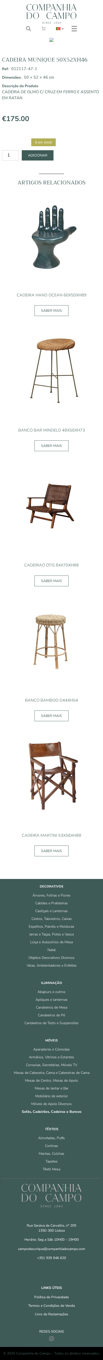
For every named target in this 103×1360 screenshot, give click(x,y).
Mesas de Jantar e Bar (51, 1088)
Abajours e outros (52, 991)
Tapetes (52, 1161)
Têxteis (51, 1129)
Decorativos (51, 886)
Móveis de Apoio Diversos (51, 1104)
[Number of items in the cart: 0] (43, 29)
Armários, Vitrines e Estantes (51, 1057)
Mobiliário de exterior (51, 1096)
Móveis (51, 1040)
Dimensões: (12, 77)
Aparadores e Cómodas (51, 1049)
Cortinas (51, 1145)
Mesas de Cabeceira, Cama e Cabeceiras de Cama (52, 1072)
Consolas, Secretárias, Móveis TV (51, 1065)
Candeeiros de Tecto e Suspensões (51, 1023)
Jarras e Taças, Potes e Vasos (51, 934)
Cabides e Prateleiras (51, 903)
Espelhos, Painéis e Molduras (51, 926)
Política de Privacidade (51, 1297)
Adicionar (37, 155)
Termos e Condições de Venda (51, 1305)
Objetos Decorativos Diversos (51, 957)
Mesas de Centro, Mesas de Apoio (51, 1080)
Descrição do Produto (20, 85)
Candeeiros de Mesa (51, 1007)
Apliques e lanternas (52, 999)
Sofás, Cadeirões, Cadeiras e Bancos (52, 1111)
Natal (52, 950)
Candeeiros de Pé (51, 1015)
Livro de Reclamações (51, 1314)
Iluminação (51, 983)
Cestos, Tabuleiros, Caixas (52, 918)
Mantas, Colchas (51, 1153)
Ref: (5, 68)
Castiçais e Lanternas (51, 911)
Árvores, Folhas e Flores (51, 895)
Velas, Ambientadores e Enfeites (51, 965)
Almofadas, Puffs (51, 1138)
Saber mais (51, 310)
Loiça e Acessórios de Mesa (51, 942)
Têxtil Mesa (51, 1169)
